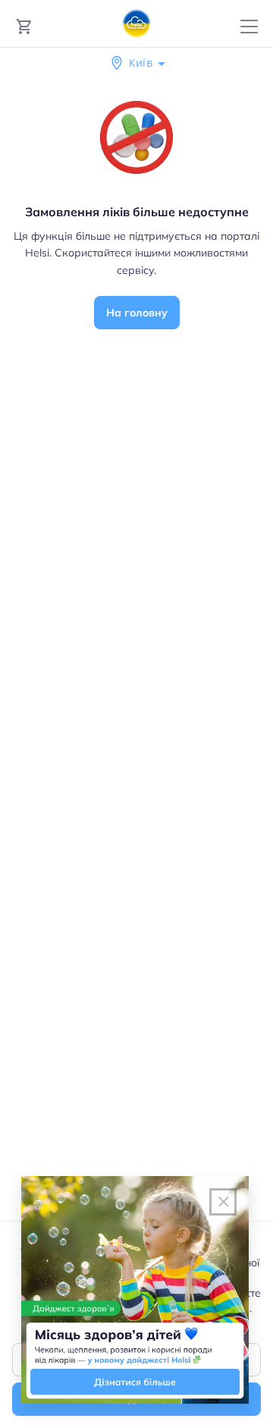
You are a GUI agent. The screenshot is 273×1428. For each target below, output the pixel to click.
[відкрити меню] (249, 26)
